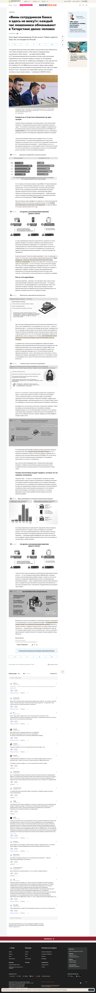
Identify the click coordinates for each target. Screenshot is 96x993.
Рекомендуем (72, 54)
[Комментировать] (62, 36)
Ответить (22, 693)
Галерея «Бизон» (45, 964)
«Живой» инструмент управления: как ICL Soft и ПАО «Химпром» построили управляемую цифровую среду (77, 59)
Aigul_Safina (15, 905)
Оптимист (15, 729)
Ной (14, 879)
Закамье (15, 5)
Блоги (10, 956)
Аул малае (15, 841)
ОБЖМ (14, 801)
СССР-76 (15, 683)
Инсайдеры (43, 958)
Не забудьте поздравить (46, 954)
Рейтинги (43, 956)
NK (13, 712)
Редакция (11, 962)
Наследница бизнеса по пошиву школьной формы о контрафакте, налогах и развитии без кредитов (76, 30)
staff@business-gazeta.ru (74, 966)
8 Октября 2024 (12, 33)
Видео (26, 954)
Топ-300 (43, 967)
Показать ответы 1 (14, 709)
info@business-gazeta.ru (74, 956)
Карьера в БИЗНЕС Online (14, 964)
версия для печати (54, 664)
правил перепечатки (54, 986)
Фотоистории (28, 958)
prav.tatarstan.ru (21, 113)
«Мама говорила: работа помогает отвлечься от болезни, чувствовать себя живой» (77, 24)
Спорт (12, 948)
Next (85, 36)
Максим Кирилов (19, 638)
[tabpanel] (77, 23)
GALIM (14, 817)
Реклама (27, 962)
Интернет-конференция (46, 951)
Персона (10, 954)
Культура (28, 948)
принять (91, 989)
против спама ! (16, 697)
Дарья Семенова (79, 16)
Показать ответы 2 (14, 692)
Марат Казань (16, 854)
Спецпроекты (44, 962)
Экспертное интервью (49, 948)
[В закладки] (62, 40)
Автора (28, 673)
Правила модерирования (14, 926)
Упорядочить (53, 673)
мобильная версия (46, 976)
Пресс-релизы (12, 958)
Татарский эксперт (17, 787)
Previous (69, 36)
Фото (26, 956)
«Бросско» (77, 17)
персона (70, 13)
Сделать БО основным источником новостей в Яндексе (36, 651)
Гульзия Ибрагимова (17, 867)
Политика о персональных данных (47, 981)
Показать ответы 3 (14, 740)
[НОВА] (26, 5)
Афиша (10, 951)
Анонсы (26, 951)
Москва (74, 1)
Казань (65, 1)
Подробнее (64, 989)
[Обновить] (62, 671)
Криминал (12, 12)
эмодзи (15, 690)
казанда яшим (16, 771)
